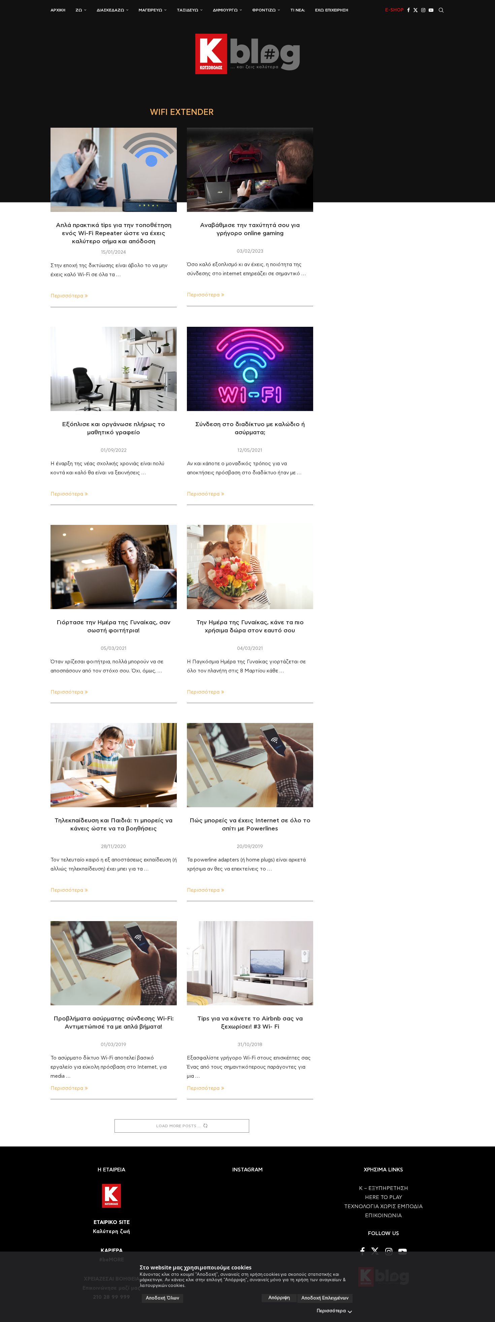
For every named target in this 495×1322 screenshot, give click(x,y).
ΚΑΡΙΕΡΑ (112, 1250)
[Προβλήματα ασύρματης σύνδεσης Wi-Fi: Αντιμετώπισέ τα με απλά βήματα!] (114, 963)
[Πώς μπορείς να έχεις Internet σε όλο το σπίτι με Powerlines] (250, 765)
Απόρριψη (279, 1298)
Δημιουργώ (225, 10)
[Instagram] (423, 10)
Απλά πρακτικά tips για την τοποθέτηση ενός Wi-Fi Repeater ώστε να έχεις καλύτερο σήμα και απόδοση (113, 233)
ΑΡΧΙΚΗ (58, 10)
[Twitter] (415, 10)
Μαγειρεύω (150, 10)
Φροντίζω (264, 10)
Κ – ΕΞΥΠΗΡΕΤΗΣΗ (383, 1188)
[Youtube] (431, 10)
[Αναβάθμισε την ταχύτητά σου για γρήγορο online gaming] (250, 170)
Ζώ (78, 10)
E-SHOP (394, 10)
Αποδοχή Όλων (162, 1298)
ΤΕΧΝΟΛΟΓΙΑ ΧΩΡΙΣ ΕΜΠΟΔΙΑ (383, 1206)
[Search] (441, 10)
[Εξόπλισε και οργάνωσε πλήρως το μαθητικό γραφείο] (114, 369)
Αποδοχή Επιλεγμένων (325, 1298)
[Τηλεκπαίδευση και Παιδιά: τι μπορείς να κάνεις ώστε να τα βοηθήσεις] (114, 765)
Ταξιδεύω (187, 10)
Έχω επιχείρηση (331, 10)
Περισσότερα (331, 1311)
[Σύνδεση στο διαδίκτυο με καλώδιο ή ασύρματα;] (250, 369)
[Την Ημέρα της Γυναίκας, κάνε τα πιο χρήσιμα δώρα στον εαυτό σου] (250, 567)
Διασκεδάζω (110, 10)
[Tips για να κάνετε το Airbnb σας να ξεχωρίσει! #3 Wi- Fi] (250, 963)
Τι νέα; (297, 10)
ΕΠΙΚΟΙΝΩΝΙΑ (383, 1215)
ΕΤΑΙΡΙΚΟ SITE (112, 1222)
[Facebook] (408, 10)
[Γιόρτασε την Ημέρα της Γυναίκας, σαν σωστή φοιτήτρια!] (114, 567)
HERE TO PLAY (383, 1197)
